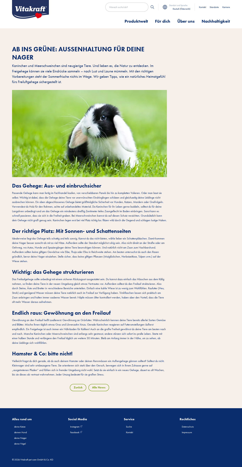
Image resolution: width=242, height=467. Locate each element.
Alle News (98, 387)
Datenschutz (188, 426)
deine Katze (20, 426)
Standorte (214, 7)
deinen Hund (20, 432)
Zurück (78, 387)
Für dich (162, 21)
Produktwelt (136, 21)
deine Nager (20, 438)
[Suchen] (152, 7)
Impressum (187, 432)
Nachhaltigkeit (216, 21)
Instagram (75, 426)
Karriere (226, 7)
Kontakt (202, 7)
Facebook (75, 432)
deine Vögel (20, 443)
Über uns (186, 21)
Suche (129, 426)
